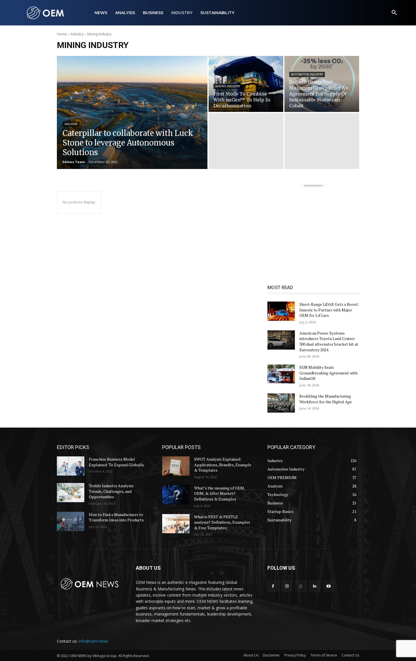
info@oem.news (93, 641)
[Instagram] (286, 586)
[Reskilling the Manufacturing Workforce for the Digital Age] (281, 403)
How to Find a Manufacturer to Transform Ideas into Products (116, 517)
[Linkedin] (314, 586)
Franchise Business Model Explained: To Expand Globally (116, 461)
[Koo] (300, 586)
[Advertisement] (313, 223)
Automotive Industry (307, 74)
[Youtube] (328, 586)
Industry (76, 34)
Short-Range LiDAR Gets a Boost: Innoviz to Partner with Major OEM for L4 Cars (329, 310)
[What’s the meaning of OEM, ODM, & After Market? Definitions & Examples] (176, 494)
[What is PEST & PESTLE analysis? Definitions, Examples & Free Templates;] (176, 523)
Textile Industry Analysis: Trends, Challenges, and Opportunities (111, 491)
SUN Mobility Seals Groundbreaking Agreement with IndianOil (328, 373)
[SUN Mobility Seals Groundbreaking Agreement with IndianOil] (281, 374)
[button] (394, 12)
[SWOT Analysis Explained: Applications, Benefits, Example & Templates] (176, 466)
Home (62, 34)
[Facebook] (272, 586)
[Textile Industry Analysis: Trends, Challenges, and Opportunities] (70, 492)
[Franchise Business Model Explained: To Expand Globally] (70, 466)
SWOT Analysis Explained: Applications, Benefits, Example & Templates (222, 464)
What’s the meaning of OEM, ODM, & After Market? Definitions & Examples (219, 493)
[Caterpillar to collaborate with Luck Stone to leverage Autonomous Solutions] (132, 112)
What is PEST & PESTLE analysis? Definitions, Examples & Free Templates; (222, 522)
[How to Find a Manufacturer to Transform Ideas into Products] (70, 521)
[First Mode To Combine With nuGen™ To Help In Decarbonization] (246, 84)
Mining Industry (227, 86)
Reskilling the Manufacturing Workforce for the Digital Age (325, 398)
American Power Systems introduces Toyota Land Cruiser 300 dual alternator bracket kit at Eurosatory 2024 (328, 341)
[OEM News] (46, 12)
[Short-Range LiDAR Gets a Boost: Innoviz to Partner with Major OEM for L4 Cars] (281, 311)
